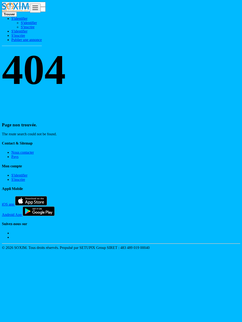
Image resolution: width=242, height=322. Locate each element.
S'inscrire (28, 27)
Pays (14, 157)
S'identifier (29, 23)
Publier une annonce (26, 40)
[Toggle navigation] (35, 8)
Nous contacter (22, 152)
